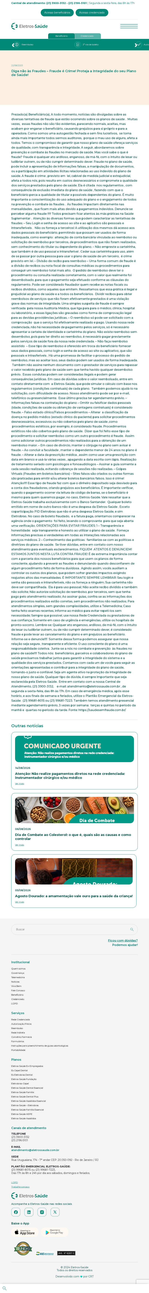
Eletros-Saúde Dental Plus (24, 1096)
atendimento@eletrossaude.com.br (35, 1150)
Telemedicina (18, 977)
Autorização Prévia (21, 1023)
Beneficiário (61, 36)
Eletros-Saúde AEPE (21, 1114)
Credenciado (87, 36)
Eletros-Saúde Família (22, 1092)
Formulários (17, 1041)
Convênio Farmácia (21, 1037)
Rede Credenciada (20, 1019)
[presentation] (13, 44)
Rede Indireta (18, 1032)
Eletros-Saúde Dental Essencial (27, 1087)
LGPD (14, 1003)
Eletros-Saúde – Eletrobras (25, 1105)
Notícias (15, 981)
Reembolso (17, 1028)
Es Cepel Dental (19, 1070)
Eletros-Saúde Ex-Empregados (27, 1066)
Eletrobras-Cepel (20, 1083)
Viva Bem (16, 986)
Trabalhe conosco (20, 1186)
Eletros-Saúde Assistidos (23, 1118)
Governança (17, 973)
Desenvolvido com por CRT (74, 1276)
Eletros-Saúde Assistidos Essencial (28, 1101)
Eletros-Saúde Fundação (24, 1079)
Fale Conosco (18, 990)
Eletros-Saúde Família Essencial (27, 1109)
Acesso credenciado (92, 12)
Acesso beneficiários (57, 12)
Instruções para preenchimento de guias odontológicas (39, 1045)
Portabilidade (18, 1050)
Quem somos (18, 968)
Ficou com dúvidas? (123, 940)
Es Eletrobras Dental (22, 1074)
